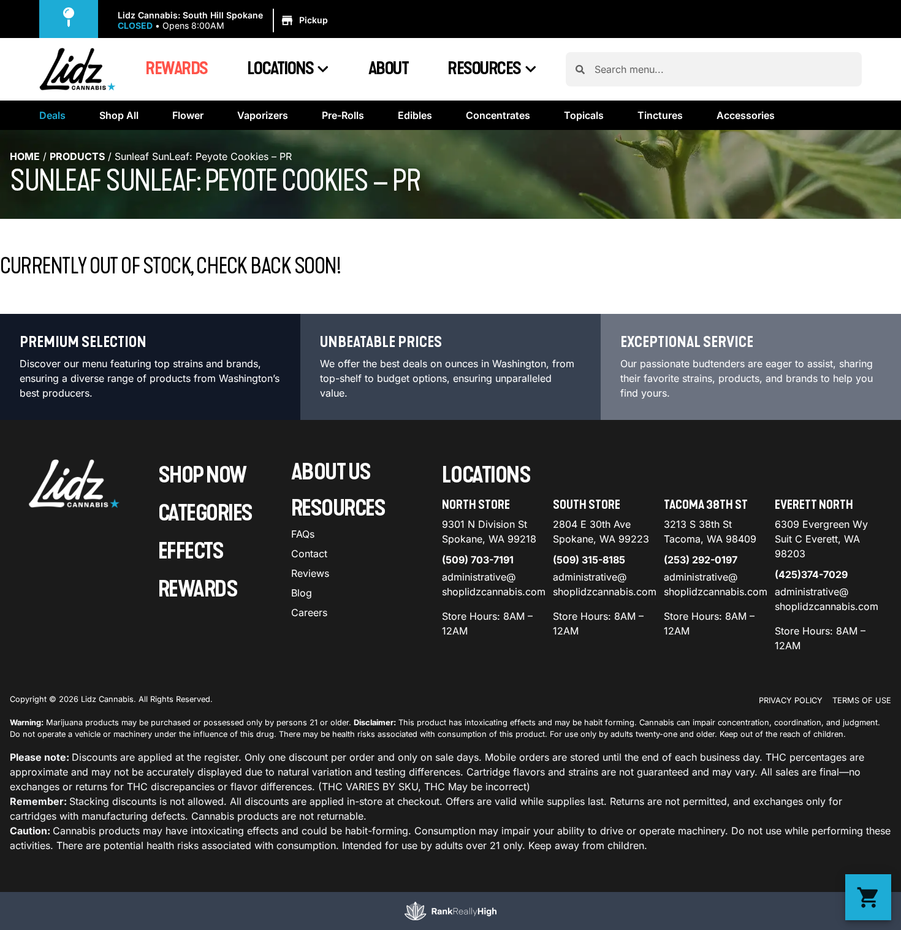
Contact (309, 553)
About (388, 68)
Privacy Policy (791, 700)
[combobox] (723, 69)
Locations (280, 68)
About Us (331, 472)
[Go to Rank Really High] (450, 911)
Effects (191, 551)
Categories (205, 513)
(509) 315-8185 (589, 560)
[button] (225, 20)
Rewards (176, 68)
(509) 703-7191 (478, 560)
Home (25, 156)
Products (77, 156)
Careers (309, 612)
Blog (301, 593)
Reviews (310, 573)
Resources (484, 68)
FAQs (302, 534)
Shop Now (202, 475)
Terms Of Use (861, 700)
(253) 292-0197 (700, 560)
